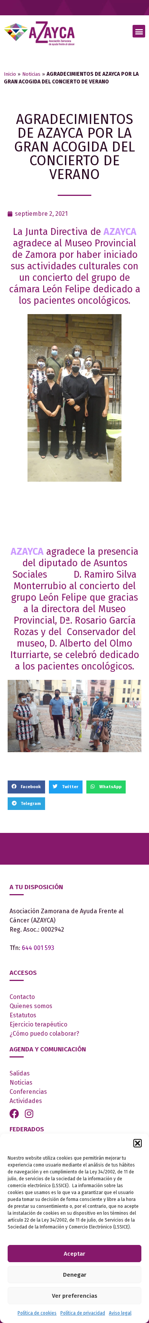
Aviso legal (120, 1313)
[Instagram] (29, 1113)
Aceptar (74, 1253)
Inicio (10, 74)
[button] (137, 1143)
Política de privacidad (82, 1313)
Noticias (31, 74)
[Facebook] (14, 1113)
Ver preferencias (74, 1295)
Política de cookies (37, 1313)
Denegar (74, 1274)
